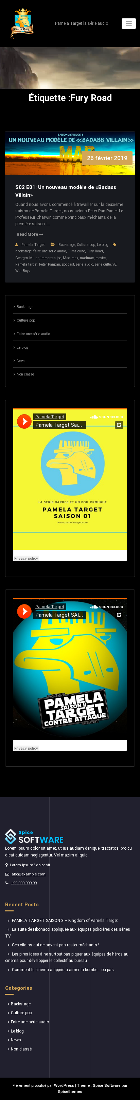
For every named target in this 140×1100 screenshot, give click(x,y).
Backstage (66, 245)
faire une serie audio (49, 251)
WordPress (64, 1085)
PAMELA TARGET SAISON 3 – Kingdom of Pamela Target (65, 920)
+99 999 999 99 (24, 883)
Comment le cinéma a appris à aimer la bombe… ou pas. (63, 969)
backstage (23, 251)
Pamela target (26, 264)
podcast (68, 264)
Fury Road (95, 251)
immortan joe (50, 258)
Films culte (76, 251)
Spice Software (107, 1085)
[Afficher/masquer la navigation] (129, 23)
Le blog (102, 245)
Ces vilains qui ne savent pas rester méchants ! (55, 945)
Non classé (25, 374)
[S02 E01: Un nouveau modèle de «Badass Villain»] (70, 160)
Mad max (70, 258)
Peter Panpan (49, 264)
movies (100, 258)
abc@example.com (29, 874)
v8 (114, 264)
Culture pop (86, 245)
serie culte (103, 264)
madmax (87, 258)
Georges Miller (27, 258)
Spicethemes (70, 1091)
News (21, 361)
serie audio (84, 264)
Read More (28, 234)
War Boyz (23, 271)
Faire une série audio (33, 334)
